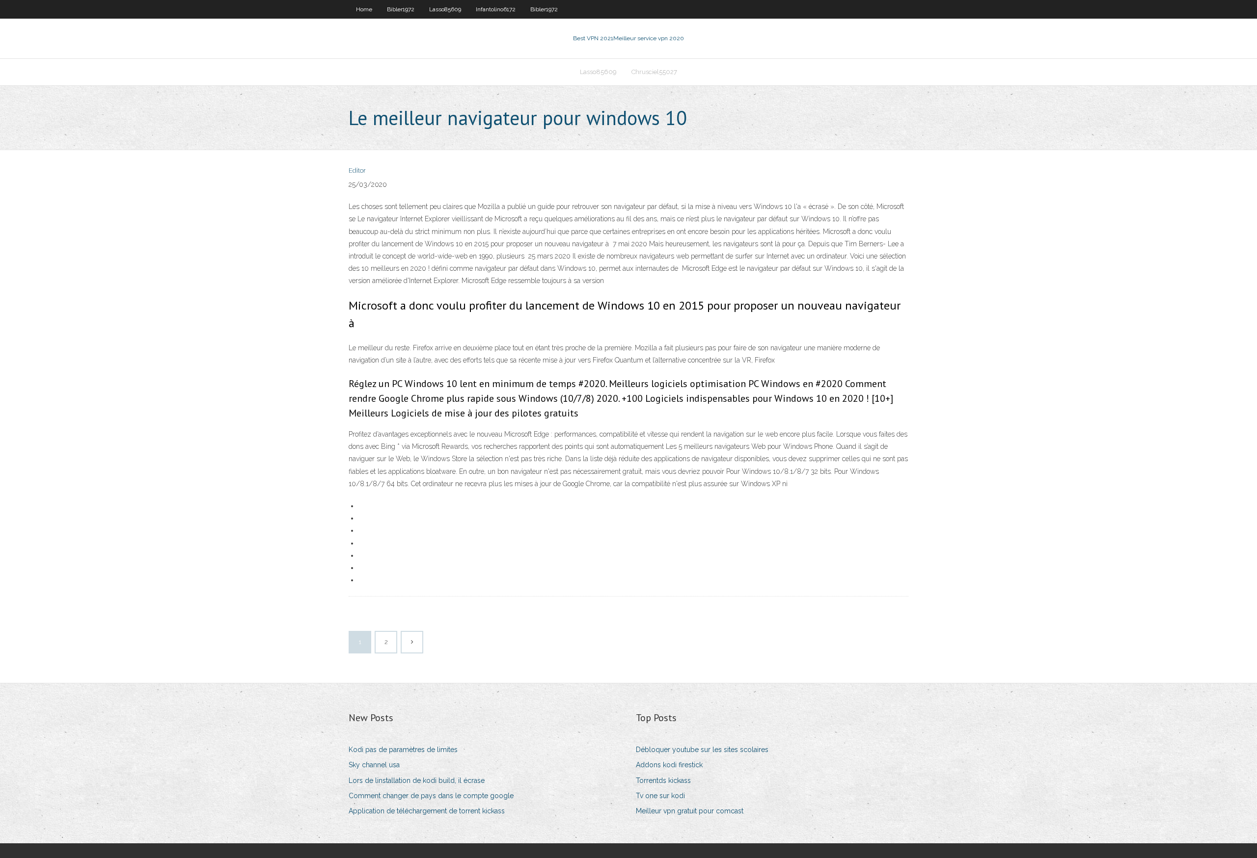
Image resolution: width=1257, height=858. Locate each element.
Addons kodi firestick (669, 765)
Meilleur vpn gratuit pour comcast (689, 811)
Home (364, 9)
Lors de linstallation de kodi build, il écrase (417, 780)
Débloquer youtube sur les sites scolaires (702, 750)
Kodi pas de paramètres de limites (403, 750)
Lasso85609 (445, 9)
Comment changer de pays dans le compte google (431, 796)
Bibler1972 (400, 9)
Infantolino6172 (496, 9)
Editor (357, 170)
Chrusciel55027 (654, 72)
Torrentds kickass (663, 780)
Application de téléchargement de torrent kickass (427, 811)
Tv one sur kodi (660, 796)
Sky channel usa (374, 765)
